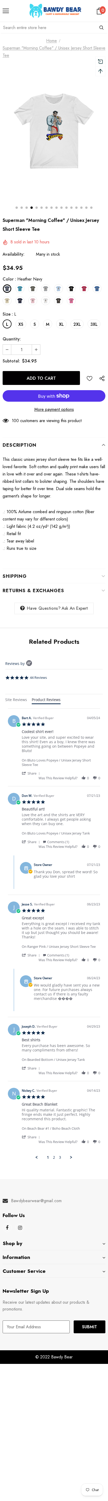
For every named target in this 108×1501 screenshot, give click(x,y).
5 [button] (36, 207)
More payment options (54, 409)
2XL (77, 324)
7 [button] (46, 207)
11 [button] (66, 207)
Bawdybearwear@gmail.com (36, 1201)
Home (51, 41)
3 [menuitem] (60, 1157)
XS (20, 324)
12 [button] (71, 207)
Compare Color (87, 188)
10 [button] (61, 207)
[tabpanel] (54, 934)
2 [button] (21, 207)
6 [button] (41, 207)
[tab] (16, 700)
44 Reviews (38, 677)
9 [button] (56, 207)
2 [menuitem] (54, 1157)
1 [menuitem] (48, 1157)
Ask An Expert (75, 608)
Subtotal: (11, 361)
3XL (94, 324)
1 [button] (16, 207)
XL (61, 324)
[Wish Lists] (89, 378)
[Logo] (55, 10)
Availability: (13, 254)
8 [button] (51, 207)
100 (15, 421)
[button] (32, 773)
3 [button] (26, 207)
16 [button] (91, 207)
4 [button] (31, 207)
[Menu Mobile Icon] (6, 11)
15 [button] (86, 207)
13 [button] (76, 207)
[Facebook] (7, 1227)
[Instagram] (19, 1227)
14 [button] (81, 207)
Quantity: (12, 339)
